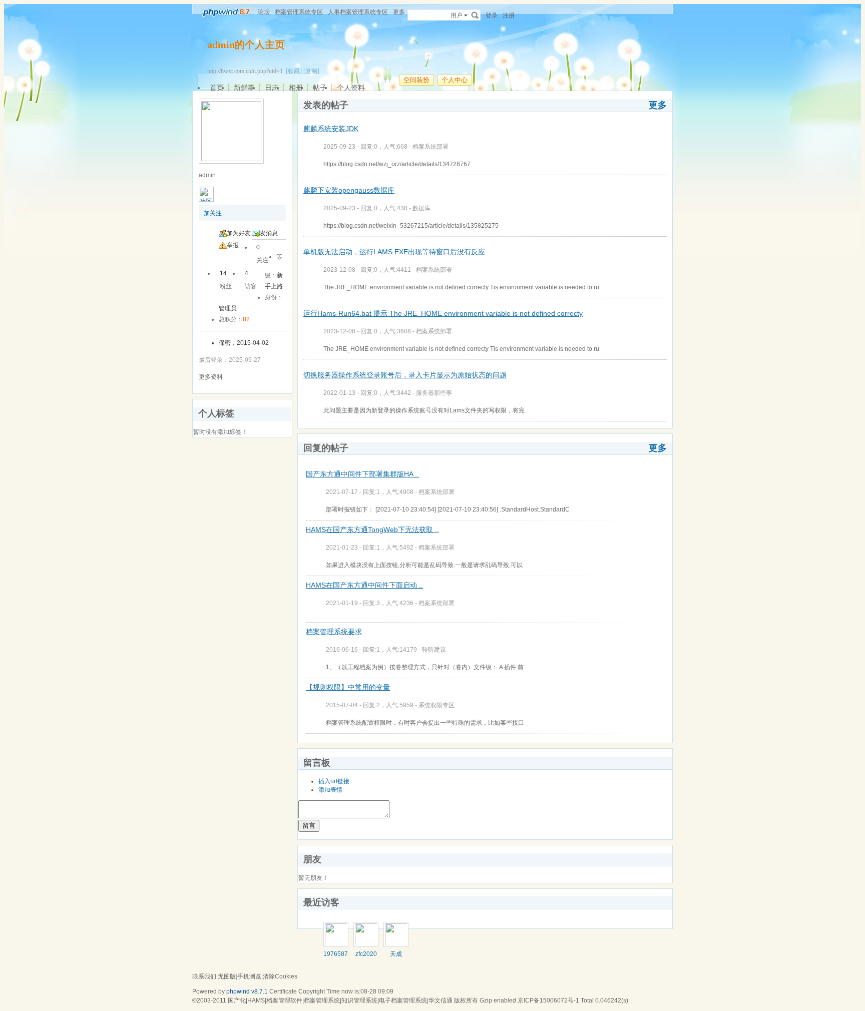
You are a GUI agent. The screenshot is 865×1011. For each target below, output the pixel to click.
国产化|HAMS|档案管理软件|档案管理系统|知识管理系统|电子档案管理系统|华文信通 (340, 1000)
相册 (296, 88)
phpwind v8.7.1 (247, 991)
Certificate (283, 991)
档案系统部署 (430, 146)
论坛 (264, 12)
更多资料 (211, 376)
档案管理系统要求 (334, 632)
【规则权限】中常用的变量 (348, 687)
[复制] (311, 71)
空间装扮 (416, 80)
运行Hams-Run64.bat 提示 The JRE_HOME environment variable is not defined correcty (443, 313)
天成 (396, 953)
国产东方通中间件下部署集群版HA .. (362, 474)
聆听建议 (434, 649)
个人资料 (351, 88)
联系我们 (204, 976)
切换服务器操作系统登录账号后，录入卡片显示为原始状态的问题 (405, 375)
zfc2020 (366, 953)
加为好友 (239, 233)
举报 (233, 245)
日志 (272, 88)
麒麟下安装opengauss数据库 (348, 190)
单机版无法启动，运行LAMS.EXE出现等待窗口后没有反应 (394, 252)
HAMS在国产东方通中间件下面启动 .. (364, 585)
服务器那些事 (434, 392)
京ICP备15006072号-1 (548, 1000)
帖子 (320, 88)
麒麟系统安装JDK (330, 129)
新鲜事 (244, 88)
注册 (509, 16)
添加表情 (330, 789)
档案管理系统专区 (299, 12)
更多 (658, 105)
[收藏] (294, 71)
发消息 (269, 233)
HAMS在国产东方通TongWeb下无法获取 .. (372, 530)
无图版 (227, 976)
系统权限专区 (436, 705)
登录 (492, 16)
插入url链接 (333, 781)
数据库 (421, 208)
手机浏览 (249, 976)
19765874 (337, 953)
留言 (308, 825)
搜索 (475, 15)
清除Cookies (280, 976)
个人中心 (455, 80)
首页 (217, 88)
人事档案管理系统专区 (358, 12)
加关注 (213, 213)
